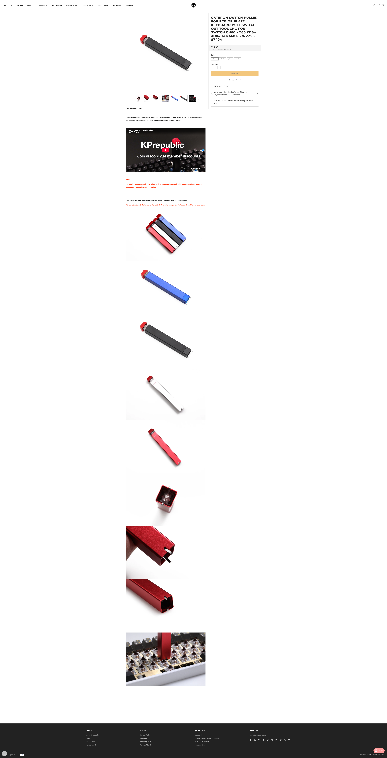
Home (5, 5)
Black (215, 59)
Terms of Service (146, 745)
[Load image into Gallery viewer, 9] (183, 98)
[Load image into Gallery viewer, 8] (174, 98)
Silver (237, 59)
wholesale (116, 5)
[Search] (383, 5)
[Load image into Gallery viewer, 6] (156, 98)
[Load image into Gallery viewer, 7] (166, 98)
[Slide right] (199, 98)
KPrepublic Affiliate (202, 742)
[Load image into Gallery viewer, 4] (139, 98)
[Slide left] (132, 98)
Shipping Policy (146, 742)
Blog (106, 5)
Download (128, 5)
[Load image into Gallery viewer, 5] (147, 98)
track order (199, 735)
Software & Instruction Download (207, 738)
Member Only (200, 745)
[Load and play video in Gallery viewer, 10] (193, 98)
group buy (31, 5)
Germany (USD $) (9, 755)
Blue (222, 59)
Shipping (213, 49)
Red (230, 59)
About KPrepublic (92, 735)
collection (43, 5)
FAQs (99, 5)
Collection (89, 738)
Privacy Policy (145, 735)
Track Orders (87, 5)
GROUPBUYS (90, 742)
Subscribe (218, 713)
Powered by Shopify (365, 754)
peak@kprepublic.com (258, 735)
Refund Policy (145, 738)
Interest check (72, 5)
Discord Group (17, 5)
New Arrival (57, 5)
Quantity (214, 64)
